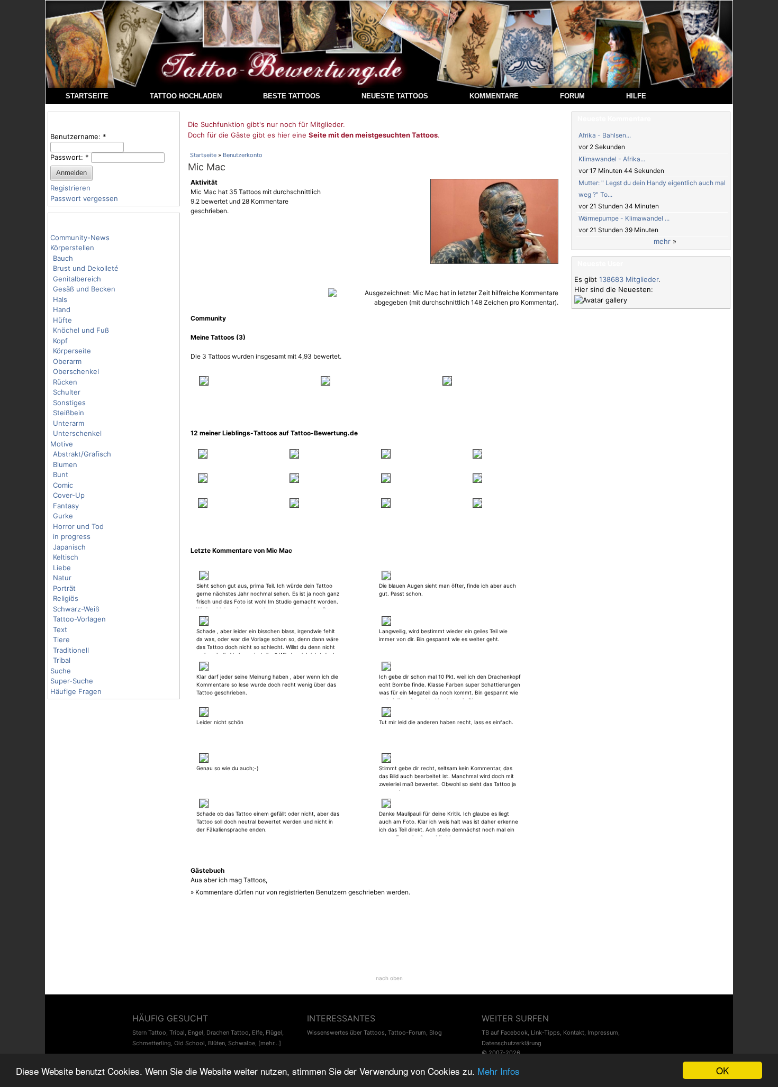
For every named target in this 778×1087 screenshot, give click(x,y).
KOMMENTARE (494, 96)
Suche (60, 670)
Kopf (60, 340)
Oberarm (67, 361)
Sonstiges (69, 402)
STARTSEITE (87, 96)
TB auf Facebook (505, 1032)
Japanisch (69, 547)
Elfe (257, 1032)
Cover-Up (69, 495)
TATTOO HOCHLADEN (186, 96)
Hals (60, 299)
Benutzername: (78, 136)
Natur (62, 577)
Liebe (62, 567)
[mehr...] (269, 1043)
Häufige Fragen (76, 691)
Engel (195, 1032)
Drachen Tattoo (227, 1032)
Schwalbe (241, 1043)
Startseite (203, 155)
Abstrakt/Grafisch (82, 454)
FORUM (572, 96)
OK (722, 1070)
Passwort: (69, 157)
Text (60, 629)
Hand (61, 309)
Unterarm (68, 423)
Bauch (63, 258)
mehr (662, 241)
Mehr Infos (498, 1070)
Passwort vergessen (84, 198)
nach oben (389, 978)
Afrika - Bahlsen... (604, 135)
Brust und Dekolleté (86, 268)
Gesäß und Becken (84, 289)
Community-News (80, 237)
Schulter (66, 392)
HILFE (636, 96)
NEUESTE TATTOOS (394, 96)
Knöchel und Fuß (81, 330)
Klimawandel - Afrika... (611, 159)
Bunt (60, 474)
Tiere (61, 639)
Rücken (65, 382)
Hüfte (62, 320)
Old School (189, 1043)
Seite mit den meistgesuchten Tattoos (373, 135)
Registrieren (70, 188)
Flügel (274, 1032)
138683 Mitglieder (628, 279)
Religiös (65, 598)
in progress (72, 536)
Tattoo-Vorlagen (79, 619)
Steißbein (68, 412)
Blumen (65, 464)
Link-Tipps (545, 1032)
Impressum (602, 1032)
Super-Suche (71, 681)
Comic (63, 485)
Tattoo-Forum (407, 1032)
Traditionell (71, 650)
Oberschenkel (76, 371)
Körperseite (72, 350)
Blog (435, 1032)
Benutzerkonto (243, 155)
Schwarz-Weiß (76, 609)
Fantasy (66, 505)
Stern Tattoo (149, 1032)
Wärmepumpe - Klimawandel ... (624, 218)
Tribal (61, 660)
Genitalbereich (77, 279)
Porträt (64, 588)
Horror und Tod (78, 526)
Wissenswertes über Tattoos (346, 1032)
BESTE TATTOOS (291, 96)
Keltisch (65, 557)
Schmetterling (151, 1043)
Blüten (216, 1043)
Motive (61, 444)
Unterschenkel (77, 433)
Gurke (63, 515)
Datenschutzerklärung (511, 1043)
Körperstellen (72, 247)
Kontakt (573, 1032)
